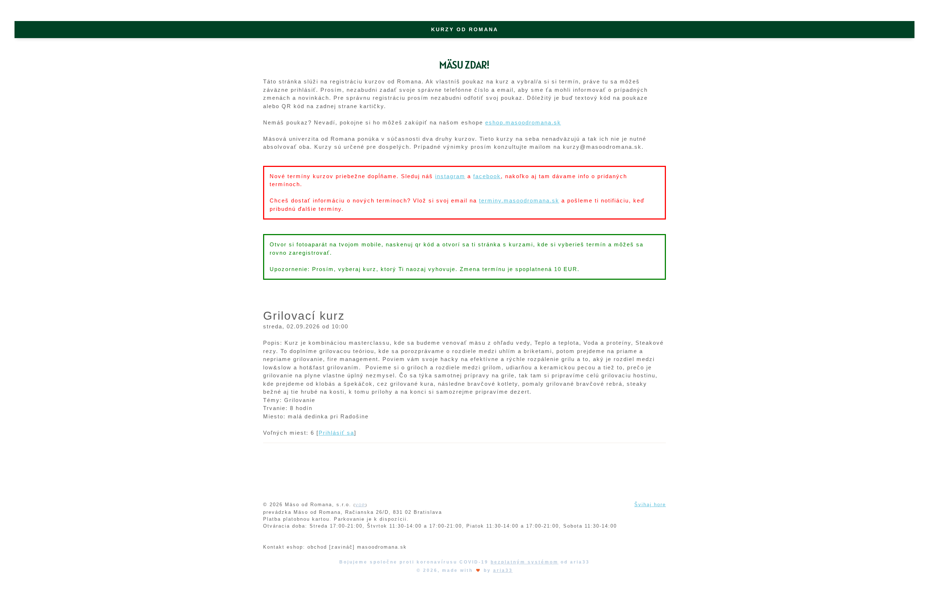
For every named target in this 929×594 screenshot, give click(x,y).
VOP (360, 505)
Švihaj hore (650, 504)
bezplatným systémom (524, 562)
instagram (450, 176)
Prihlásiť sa (336, 433)
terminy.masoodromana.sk (519, 200)
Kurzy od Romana (464, 29)
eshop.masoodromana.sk (523, 122)
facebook (487, 176)
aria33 (503, 570)
